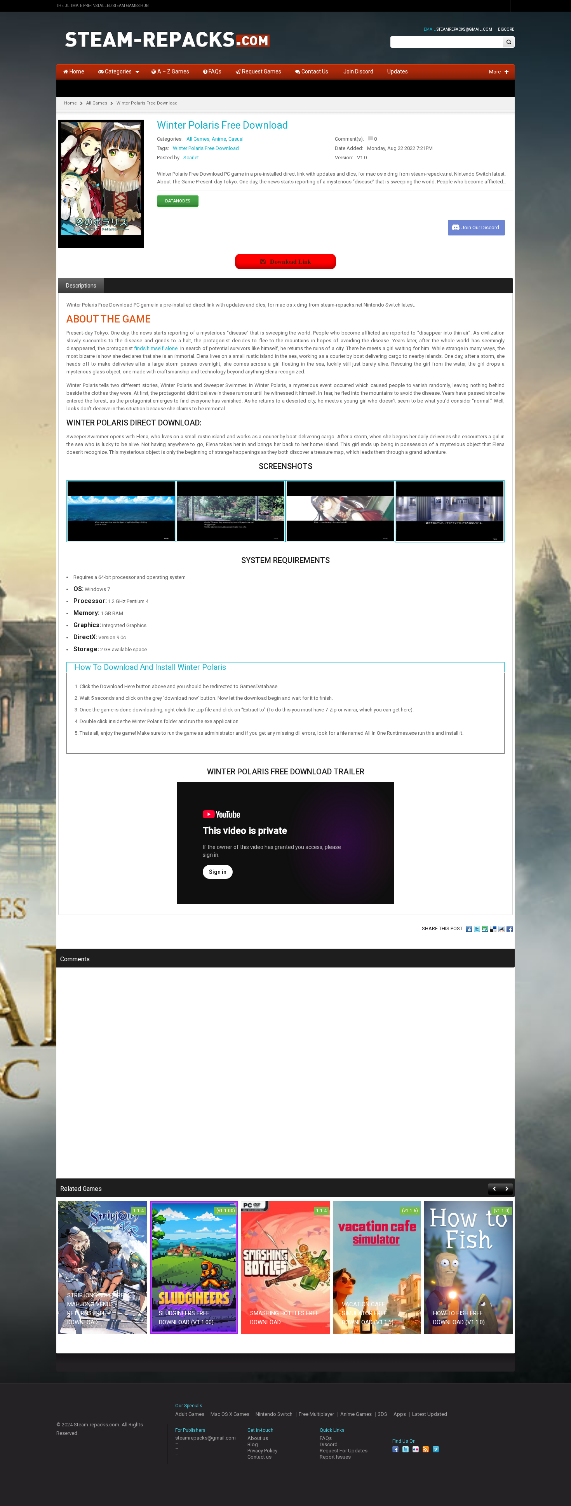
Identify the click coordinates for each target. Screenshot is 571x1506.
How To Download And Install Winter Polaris (150, 667)
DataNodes (177, 201)
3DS (382, 1414)
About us (257, 1438)
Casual (236, 139)
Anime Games (356, 1414)
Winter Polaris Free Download (206, 148)
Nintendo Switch (274, 1414)
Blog (252, 1444)
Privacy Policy (262, 1451)
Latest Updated (429, 1414)
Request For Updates (343, 1451)
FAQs (326, 1438)
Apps (399, 1414)
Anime (219, 139)
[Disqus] (285, 1078)
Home (70, 103)
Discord (506, 29)
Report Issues (335, 1457)
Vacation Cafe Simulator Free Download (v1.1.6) (367, 1313)
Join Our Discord (480, 227)
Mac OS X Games (230, 1414)
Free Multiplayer (316, 1414)
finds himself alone (156, 348)
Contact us (259, 1457)
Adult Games (189, 1414)
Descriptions (81, 285)
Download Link (290, 261)
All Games (96, 103)
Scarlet (191, 157)
